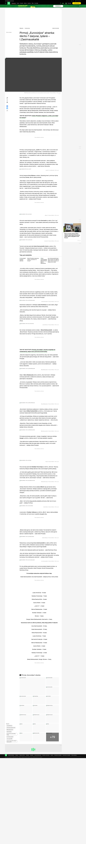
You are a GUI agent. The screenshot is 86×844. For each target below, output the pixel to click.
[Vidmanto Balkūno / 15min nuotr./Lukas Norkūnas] (39, 323)
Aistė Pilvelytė (9, 731)
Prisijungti (69, 3)
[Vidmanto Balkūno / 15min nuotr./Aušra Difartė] (39, 505)
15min (10, 32)
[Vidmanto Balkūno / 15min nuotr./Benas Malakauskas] (39, 402)
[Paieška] (60, 3)
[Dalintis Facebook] (7, 106)
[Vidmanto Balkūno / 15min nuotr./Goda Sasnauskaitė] (39, 300)
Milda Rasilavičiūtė (10, 729)
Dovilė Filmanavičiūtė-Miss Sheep (11, 734)
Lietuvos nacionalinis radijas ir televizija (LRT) (12, 741)
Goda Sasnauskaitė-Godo (11, 727)
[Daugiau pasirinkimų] (7, 110)
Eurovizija (36, 3)
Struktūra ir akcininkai (45, 755)
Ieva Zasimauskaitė (10, 736)
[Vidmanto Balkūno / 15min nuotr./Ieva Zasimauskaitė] (39, 559)
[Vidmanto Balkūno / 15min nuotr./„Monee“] (39, 214)
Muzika (25, 3)
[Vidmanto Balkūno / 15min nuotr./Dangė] (39, 460)
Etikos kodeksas (74, 755)
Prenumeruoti (76, 3)
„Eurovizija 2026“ (9, 738)
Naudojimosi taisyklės (57, 755)
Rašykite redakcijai (11, 755)
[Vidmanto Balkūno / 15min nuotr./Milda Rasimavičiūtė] (39, 429)
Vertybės (27, 755)
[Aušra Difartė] (52, 700)
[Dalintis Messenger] (7, 108)
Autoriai (52, 755)
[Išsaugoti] (78, 240)
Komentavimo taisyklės (66, 755)
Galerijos (29, 3)
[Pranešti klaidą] (7, 102)
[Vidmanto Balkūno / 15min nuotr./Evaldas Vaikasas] (39, 536)
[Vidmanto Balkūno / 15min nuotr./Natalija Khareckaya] (39, 480)
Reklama (16, 755)
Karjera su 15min (22, 755)
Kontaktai (31, 755)
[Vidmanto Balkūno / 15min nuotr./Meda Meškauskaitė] (39, 368)
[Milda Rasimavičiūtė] (39, 737)
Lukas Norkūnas (9, 725)
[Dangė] (26, 727)
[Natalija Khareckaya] (52, 709)
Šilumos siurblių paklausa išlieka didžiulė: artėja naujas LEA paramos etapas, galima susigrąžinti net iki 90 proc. (72, 235)
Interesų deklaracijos (37, 755)
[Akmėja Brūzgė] (39, 700)
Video (33, 3)
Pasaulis (21, 3)
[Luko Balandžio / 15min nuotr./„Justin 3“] (39, 169)
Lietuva (18, 3)
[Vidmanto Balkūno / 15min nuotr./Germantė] (39, 239)
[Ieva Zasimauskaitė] (33, 686)
